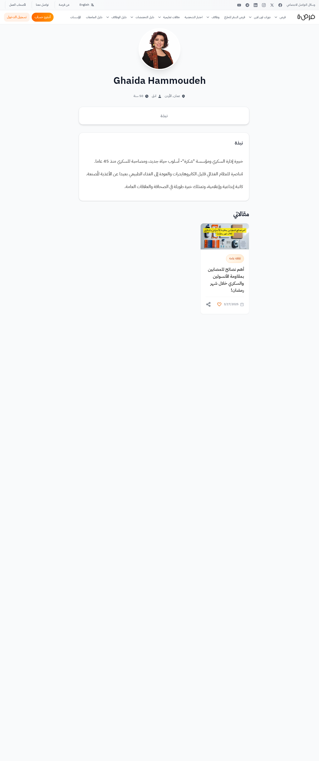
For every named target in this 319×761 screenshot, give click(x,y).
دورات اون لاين (262, 17)
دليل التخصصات (145, 17)
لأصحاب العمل (17, 4)
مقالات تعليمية (171, 17)
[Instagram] (263, 5)
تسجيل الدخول (17, 17)
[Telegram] (247, 5)
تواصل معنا (42, 4)
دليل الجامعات (94, 17)
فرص (283, 17)
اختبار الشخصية (194, 17)
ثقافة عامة (235, 258)
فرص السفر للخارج (234, 17)
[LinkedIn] (255, 5)
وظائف (215, 17)
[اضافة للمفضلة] (219, 304)
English (84, 4)
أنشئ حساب (43, 17)
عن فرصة (64, 4)
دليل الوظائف (119, 17)
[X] (272, 5)
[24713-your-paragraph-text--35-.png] (225, 236)
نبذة (164, 115)
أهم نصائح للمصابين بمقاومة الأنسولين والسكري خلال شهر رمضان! (226, 279)
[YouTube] (239, 5)
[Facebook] (280, 5)
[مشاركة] (208, 304)
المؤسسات (75, 17)
